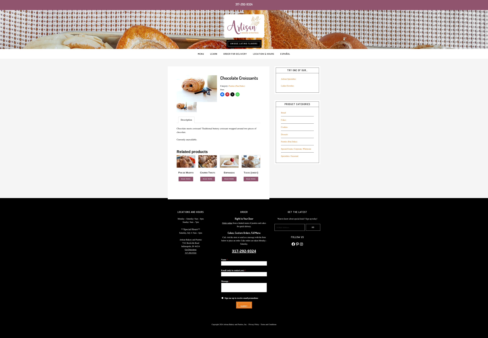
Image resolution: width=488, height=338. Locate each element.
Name (224, 259)
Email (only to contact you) (233, 270)
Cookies (284, 127)
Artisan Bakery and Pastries (244, 25)
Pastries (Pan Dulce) (237, 85)
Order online (227, 223)
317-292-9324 (244, 4)
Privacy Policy (254, 324)
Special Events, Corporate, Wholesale (296, 148)
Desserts (284, 134)
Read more (186, 179)
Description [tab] (186, 119)
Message (225, 281)
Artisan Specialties (288, 79)
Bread (283, 112)
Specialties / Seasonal (289, 156)
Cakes (283, 120)
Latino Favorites (287, 85)
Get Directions (190, 249)
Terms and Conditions (268, 324)
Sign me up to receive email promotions (241, 298)
